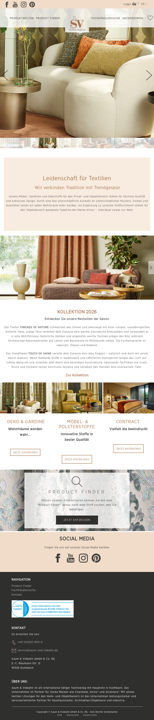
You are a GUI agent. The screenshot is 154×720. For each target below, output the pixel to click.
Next (149, 75)
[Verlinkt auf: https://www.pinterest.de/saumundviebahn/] (33, 4)
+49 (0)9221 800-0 (30, 642)
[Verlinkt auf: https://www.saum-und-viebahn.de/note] (150, 18)
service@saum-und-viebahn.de (38, 650)
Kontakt (17, 595)
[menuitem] (127, 5)
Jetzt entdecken (76, 459)
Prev (5, 75)
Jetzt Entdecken (77, 520)
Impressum (72, 715)
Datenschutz (90, 715)
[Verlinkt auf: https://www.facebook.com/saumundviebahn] (7, 4)
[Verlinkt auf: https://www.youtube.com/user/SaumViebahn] (16, 4)
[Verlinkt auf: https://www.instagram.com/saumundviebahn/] (24, 4)
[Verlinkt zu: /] (9, 143)
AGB (60, 715)
